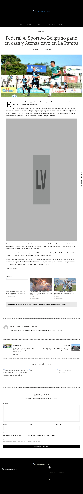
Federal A (38, 102)
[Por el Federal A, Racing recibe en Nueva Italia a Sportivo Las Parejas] (17, 284)
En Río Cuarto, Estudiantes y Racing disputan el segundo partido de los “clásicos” (64, 293)
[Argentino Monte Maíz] (41, 180)
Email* (32, 424)
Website (58, 424)
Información (42, 24)
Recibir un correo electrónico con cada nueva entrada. (21, 441)
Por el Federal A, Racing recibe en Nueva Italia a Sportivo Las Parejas (15, 292)
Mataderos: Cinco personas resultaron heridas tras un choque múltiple (56, 349)
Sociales (52, 24)
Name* (5, 424)
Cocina (60, 24)
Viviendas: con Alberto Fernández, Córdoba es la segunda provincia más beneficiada (26, 350)
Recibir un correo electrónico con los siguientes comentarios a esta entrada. (29, 435)
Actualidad (31, 24)
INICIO (22, 24)
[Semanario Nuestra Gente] (41, 11)
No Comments (35, 49)
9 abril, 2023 (48, 49)
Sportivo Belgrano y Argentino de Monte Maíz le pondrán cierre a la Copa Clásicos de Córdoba (41, 293)
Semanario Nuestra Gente (23, 326)
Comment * (6, 403)
